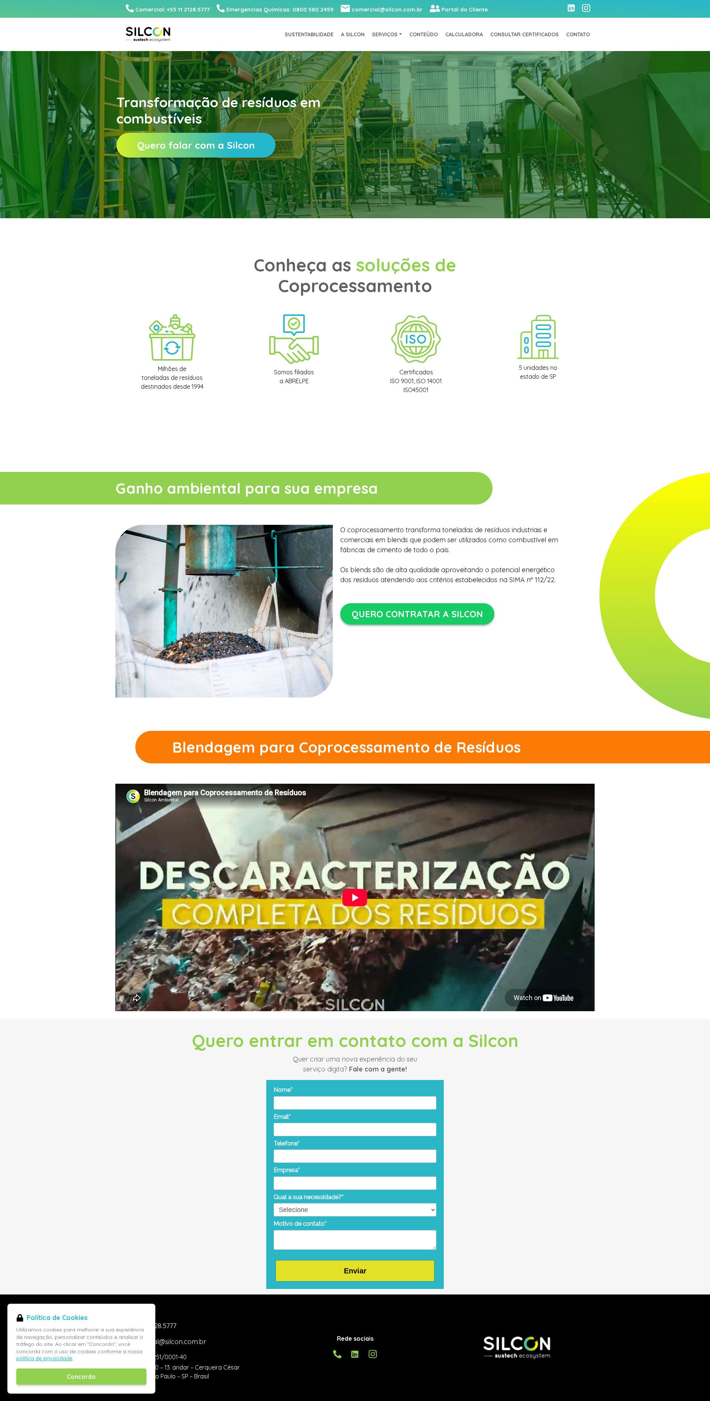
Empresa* (287, 1170)
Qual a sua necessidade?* (309, 1197)
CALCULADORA (464, 34)
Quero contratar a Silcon (417, 614)
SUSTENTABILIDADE (309, 34)
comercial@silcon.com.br (387, 9)
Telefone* (287, 1143)
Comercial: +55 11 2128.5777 (172, 9)
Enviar (355, 1271)
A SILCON (353, 34)
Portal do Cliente (465, 9)
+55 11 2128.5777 (152, 1325)
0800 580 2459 (280, 9)
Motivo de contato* (300, 1223)
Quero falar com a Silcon (196, 145)
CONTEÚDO (423, 34)
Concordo (81, 1376)
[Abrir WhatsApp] (693, 1383)
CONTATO (578, 34)
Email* (282, 1116)
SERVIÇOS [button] (385, 34)
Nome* (283, 1089)
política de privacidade (44, 1358)
